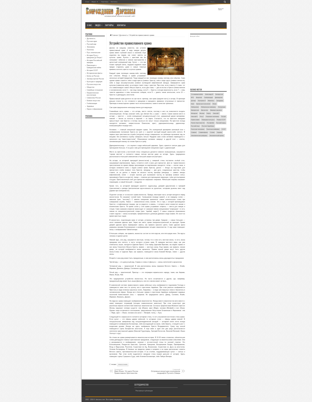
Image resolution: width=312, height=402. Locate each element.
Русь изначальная (93, 52)
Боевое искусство (93, 101)
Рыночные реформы (213, 129)
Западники (219, 100)
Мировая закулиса (216, 110)
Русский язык (195, 126)
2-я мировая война (197, 94)
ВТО (192, 97)
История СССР (92, 70)
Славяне (193, 132)
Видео (94, 2)
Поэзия (223, 116)
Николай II (194, 116)
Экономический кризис (217, 135)
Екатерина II (201, 100)
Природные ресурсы (208, 119)
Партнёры (104, 2)
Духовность (123, 35)
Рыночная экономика (197, 129)
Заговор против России (95, 79)
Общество (90, 87)
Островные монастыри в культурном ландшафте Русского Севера (165, 371)
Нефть (209, 113)
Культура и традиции (94, 81)
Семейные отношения (95, 90)
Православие (122, 364)
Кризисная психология (203, 104)
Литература (221, 107)
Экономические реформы (199, 135)
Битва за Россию (93, 76)
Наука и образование (94, 109)
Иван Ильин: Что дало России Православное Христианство (126, 371)
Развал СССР (221, 119)
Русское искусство (94, 84)
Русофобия (210, 123)
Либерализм (195, 107)
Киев (192, 104)
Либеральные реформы (208, 107)
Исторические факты (94, 73)
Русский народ (220, 123)
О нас (87, 2)
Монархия (194, 113)
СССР (223, 129)
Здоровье (90, 106)
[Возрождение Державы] (110, 16)
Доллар (193, 100)
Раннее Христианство (198, 123)
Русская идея (92, 41)
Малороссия (195, 110)
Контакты (114, 2)
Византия (199, 97)
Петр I (202, 116)
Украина (219, 132)
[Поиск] (225, 2)
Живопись (211, 100)
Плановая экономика (212, 116)
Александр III (209, 94)
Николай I (216, 113)
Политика (90, 50)
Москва (202, 113)
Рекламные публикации (144, 391)
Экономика (91, 47)
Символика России (94, 98)
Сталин (212, 132)
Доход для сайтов (221, 9)
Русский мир (91, 44)
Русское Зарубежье (208, 126)
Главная (115, 35)
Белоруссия (219, 94)
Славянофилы (203, 132)
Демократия (218, 97)
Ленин (214, 104)
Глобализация (92, 103)
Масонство (204, 110)
